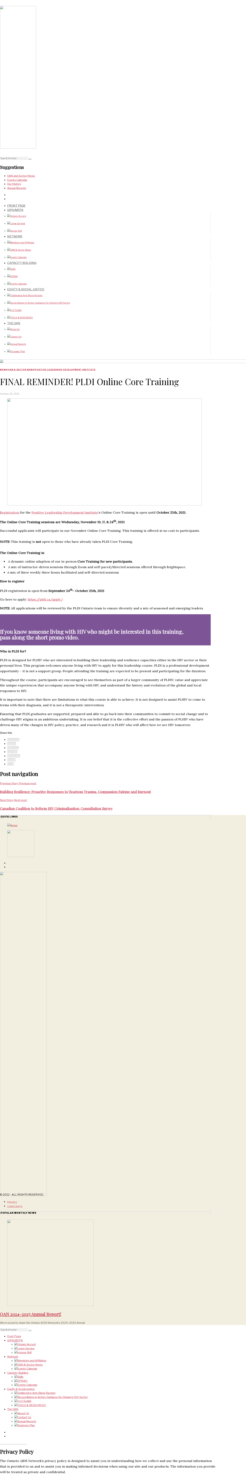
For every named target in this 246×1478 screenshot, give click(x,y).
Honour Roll (16, 231)
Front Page (16, 205)
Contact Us (15, 336)
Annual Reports (16, 188)
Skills (12, 269)
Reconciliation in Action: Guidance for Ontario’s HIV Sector (40, 303)
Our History (14, 184)
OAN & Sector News (20, 250)
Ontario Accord (18, 216)
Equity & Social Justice (25, 289)
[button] (29, 159)
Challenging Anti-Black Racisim (26, 295)
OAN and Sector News (21, 176)
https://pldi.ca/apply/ (45, 599)
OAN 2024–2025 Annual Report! (30, 1314)
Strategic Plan (17, 351)
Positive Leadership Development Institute (65, 370)
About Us (15, 329)
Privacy (12, 1202)
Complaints (15, 1206)
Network (14, 236)
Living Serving (17, 223)
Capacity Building (21, 263)
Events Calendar (17, 180)
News (3, 370)
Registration (9, 512)
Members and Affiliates (22, 242)
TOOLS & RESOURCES (21, 317)
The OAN (13, 323)
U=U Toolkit (16, 310)
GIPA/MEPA (15, 210)
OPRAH (14, 276)
